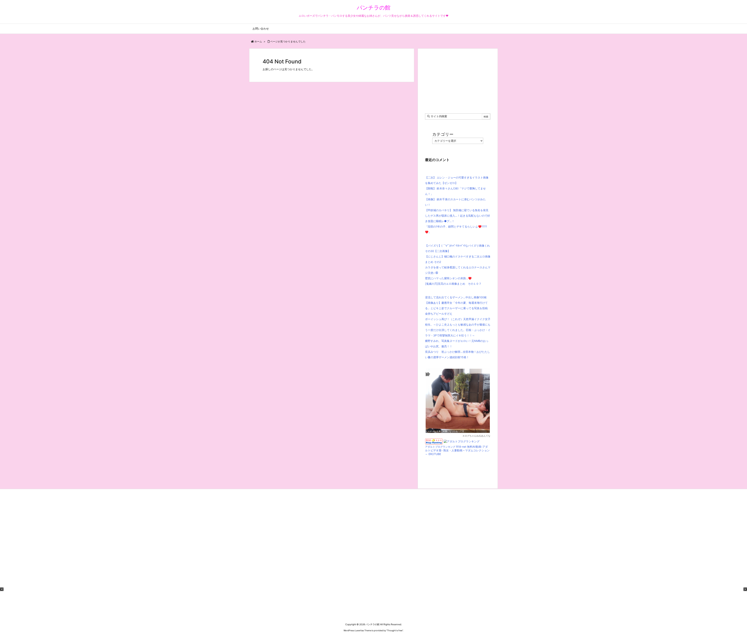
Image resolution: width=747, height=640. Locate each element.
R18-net (461, 446)
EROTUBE (435, 454)
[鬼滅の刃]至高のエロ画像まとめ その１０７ (453, 283)
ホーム (258, 41)
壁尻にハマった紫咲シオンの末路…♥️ (448, 278)
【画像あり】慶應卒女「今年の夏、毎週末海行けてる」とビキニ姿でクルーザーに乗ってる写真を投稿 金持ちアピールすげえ (456, 308)
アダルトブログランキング (440, 446)
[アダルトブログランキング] (462, 441)
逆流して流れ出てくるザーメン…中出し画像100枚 (456, 297)
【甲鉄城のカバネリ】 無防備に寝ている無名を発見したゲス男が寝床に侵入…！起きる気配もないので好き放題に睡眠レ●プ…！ (457, 215)
